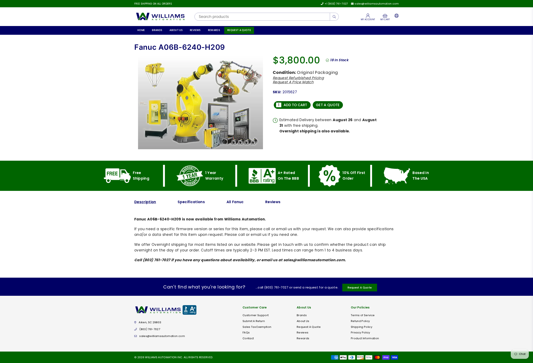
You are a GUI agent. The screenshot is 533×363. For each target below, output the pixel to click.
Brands (157, 30)
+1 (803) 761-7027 (336, 3)
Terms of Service (363, 315)
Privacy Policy (360, 332)
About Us (176, 30)
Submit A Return (254, 321)
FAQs (246, 332)
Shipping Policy (361, 327)
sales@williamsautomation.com (376, 3)
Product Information (365, 338)
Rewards (214, 30)
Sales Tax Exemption (257, 327)
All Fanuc (235, 201)
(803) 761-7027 (149, 329)
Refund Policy (360, 321)
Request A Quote (239, 30)
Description (145, 201)
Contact (248, 338)
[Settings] (396, 16)
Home (141, 30)
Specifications (191, 201)
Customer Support (256, 315)
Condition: (284, 72)
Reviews (195, 30)
